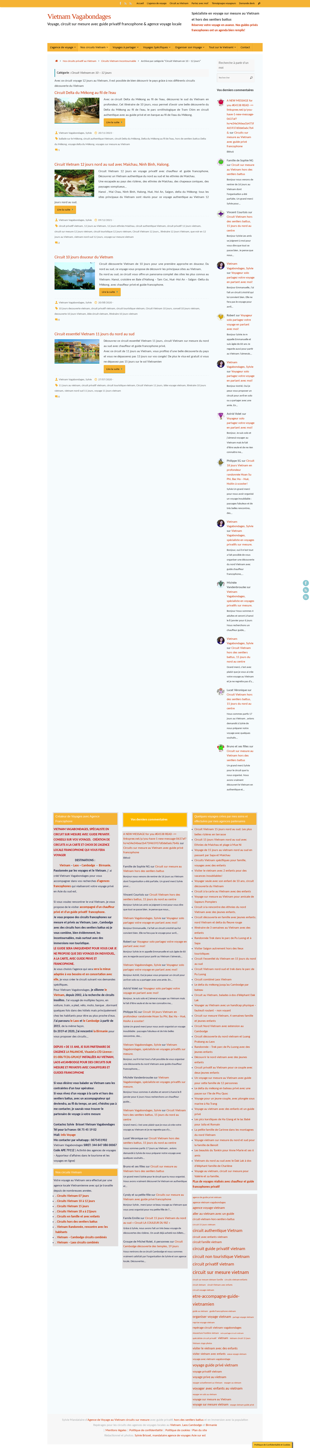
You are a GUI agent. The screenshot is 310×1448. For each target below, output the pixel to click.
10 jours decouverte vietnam (74, 308)
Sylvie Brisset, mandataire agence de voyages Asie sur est (170, 1435)
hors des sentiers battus (188, 1419)
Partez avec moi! (200, 3)
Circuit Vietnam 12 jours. (146, 231)
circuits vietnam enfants (236, 1280)
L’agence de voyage (156, 3)
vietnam (223, 1338)
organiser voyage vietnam (212, 1317)
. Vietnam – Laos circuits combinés (77, 1242)
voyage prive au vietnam (209, 1377)
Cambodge (89, 865)
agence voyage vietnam (209, 1208)
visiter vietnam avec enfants (209, 1354)
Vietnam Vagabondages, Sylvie (75, 133)
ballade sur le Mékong (70, 139)
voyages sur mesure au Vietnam (113, 144)
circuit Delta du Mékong (127, 139)
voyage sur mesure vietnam (119, 237)
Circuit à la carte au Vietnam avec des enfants (222, 891)
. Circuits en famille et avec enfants (77, 1216)
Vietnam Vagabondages (79, 16)
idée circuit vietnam (97, 314)
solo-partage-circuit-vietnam (232, 1333)
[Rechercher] (259, 3)
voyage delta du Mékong (81, 144)
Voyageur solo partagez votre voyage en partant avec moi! (240, 277)
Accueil (140, 3)
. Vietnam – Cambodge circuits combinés (81, 1237)
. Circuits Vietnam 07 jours (72, 1196)
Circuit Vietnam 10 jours (159, 308)
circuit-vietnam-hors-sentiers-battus (213, 1219)
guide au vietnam (200, 1311)
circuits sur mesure (137, 1419)
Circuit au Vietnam (179, 3)
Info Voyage (68, 1135)
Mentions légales (115, 1430)
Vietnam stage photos (202, 1343)
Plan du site (199, 1430)
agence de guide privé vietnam (207, 1197)
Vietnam (65, 865)
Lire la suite (112, 122)
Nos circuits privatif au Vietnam (79, 61)
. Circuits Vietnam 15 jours (72, 1206)
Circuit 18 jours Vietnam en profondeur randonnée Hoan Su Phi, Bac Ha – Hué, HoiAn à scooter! (154, 1017)
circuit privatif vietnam (71, 226)
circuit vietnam (199, 1285)
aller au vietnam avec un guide (213, 1214)
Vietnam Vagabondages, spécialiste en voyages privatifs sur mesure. (154, 1049)
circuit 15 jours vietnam (204, 1225)
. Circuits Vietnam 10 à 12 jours (75, 1201)
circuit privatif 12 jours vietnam (184, 226)
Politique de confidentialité (146, 1430)
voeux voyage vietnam (236, 1354)
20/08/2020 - (105, 302)
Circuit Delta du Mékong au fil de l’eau (85, 93)
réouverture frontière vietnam (206, 1333)
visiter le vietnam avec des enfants (215, 1348)
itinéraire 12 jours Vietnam (175, 231)
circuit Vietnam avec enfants (219, 1285)
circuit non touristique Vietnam (221, 1257)
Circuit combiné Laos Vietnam (213, 979)
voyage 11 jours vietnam (107, 391)
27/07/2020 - (105, 379)
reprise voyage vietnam (204, 1322)
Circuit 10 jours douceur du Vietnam (84, 257)
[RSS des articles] (130, 3)
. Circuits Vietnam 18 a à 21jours (75, 1211)
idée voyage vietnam (175, 385)
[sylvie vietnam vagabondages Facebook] (120, 3)
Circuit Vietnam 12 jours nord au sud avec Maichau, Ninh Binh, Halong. (112, 165)
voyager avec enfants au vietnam (218, 1388)
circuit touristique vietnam (130, 308)
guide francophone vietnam (223, 1311)
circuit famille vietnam (207, 1242)
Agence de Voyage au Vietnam (107, 1419)
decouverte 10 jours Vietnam (70, 314)
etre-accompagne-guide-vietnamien (216, 1300)
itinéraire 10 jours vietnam (123, 314)
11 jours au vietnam (69, 385)
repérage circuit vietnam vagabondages (217, 1327)
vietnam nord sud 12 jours (88, 237)
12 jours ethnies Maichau (121, 226)
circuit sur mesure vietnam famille (208, 1280)
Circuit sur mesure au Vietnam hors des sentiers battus (240, 170)
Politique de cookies (177, 1430)
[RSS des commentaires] (125, 3)
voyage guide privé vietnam (215, 1365)
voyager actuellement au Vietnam (207, 1383)
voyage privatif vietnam (207, 1371)
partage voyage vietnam (243, 1317)
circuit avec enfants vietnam (210, 1237)
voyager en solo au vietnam (205, 1394)
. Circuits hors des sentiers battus (76, 1221)
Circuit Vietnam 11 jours (149, 385)
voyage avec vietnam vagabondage (211, 1359)
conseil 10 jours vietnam (186, 308)
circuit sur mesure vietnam (221, 1272)
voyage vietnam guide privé (242, 1405)
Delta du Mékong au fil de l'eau (157, 139)
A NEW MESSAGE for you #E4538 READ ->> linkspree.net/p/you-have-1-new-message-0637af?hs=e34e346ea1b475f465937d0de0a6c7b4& (154, 839)
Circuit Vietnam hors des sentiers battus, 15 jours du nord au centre (154, 1115)
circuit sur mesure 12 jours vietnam (73, 231)
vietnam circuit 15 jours (240, 1338)
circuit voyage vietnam (203, 1290)
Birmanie (104, 865)
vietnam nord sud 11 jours (79, 391)
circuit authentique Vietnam (98, 139)
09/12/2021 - (105, 220)
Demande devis (247, 3)
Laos (76, 865)
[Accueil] (56, 61)
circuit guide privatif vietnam (219, 1249)
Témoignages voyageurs (224, 3)
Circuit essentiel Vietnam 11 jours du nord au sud (95, 334)
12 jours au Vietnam (95, 226)
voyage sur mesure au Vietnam (212, 1399)
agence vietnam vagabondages (209, 1202)
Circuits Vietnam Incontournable (118, 61)
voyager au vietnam (232, 1383)
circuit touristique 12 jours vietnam (112, 231)
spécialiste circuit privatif (204, 1338)
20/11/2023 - (105, 133)
